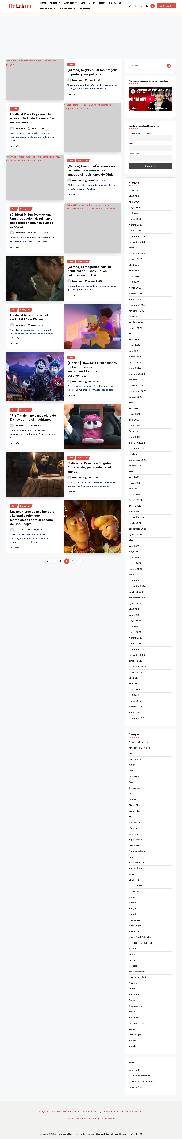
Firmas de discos (137, 851)
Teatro (132, 1011)
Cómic (132, 782)
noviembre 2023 (137, 379)
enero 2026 (135, 230)
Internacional (135, 868)
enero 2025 (135, 299)
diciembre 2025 (137, 236)
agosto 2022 (135, 465)
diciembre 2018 (136, 718)
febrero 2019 (135, 706)
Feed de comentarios (143, 1081)
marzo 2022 (135, 494)
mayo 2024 (135, 345)
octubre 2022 (136, 454)
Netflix (132, 954)
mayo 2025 (135, 276)
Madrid (132, 902)
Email (131, 143)
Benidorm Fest (136, 759)
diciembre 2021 (136, 511)
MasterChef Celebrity (140, 937)
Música (132, 948)
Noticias (133, 960)
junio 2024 (134, 339)
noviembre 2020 (137, 586)
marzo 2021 (135, 563)
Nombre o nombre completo (140, 133)
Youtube (133, 1040)
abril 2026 (134, 213)
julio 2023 (134, 402)
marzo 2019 (135, 701)
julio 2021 (133, 540)
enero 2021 (134, 574)
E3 (130, 816)
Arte (131, 753)
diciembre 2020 (137, 580)
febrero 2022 (135, 500)
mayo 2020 (135, 620)
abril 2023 (134, 419)
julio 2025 (134, 265)
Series (14, 109)
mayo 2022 (135, 483)
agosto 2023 (135, 397)
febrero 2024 (135, 362)
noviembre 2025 (137, 242)
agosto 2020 (135, 603)
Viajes (132, 1029)
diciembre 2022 (137, 442)
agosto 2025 (135, 259)
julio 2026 (134, 196)
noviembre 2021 (137, 517)
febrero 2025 (135, 293)
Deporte (133, 799)
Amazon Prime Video (139, 747)
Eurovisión (134, 834)
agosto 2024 (135, 328)
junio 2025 (134, 270)
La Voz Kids (134, 879)
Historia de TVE (136, 862)
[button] (166, 6)
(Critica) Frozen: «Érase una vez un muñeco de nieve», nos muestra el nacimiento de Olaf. (91, 170)
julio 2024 (134, 333)
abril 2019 (134, 695)
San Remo (134, 994)
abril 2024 (134, 351)
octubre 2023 (136, 385)
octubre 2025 (136, 247)
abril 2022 (134, 488)
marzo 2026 (135, 219)
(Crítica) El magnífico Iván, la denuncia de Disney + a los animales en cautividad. (89, 271)
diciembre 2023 (137, 374)
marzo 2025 (135, 287)
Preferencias (134, 154)
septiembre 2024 (137, 322)
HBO (131, 856)
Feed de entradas (141, 1075)
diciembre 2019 (136, 649)
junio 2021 (134, 546)
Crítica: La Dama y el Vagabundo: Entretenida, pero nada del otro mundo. (92, 467)
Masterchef (134, 931)
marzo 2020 (135, 632)
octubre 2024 (136, 316)
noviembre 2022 (137, 448)
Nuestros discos (137, 971)
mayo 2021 (134, 551)
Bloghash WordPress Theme (111, 1134)
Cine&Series (135, 776)
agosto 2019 (135, 672)
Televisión (134, 1017)
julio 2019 (133, 678)
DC (130, 793)
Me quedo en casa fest (140, 942)
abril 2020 (134, 626)
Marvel (132, 914)
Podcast (133, 988)
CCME (132, 765)
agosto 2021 (135, 534)
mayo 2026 (135, 207)
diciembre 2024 (137, 305)
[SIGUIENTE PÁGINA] (80, 561)
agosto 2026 (135, 190)
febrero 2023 (135, 431)
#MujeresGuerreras (138, 742)
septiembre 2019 (137, 666)
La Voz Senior (136, 885)
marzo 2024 (135, 356)
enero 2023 (135, 437)
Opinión (133, 983)
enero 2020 (135, 643)
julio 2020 (134, 609)
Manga (132, 908)
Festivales (134, 845)
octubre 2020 (136, 592)
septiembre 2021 (137, 528)
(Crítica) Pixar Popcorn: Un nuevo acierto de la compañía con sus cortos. (32, 118)
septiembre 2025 (137, 253)
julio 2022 (134, 471)
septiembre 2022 (137, 460)
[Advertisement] (91, 34)
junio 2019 (134, 683)
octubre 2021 (135, 523)
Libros (132, 897)
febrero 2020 (135, 637)
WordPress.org (139, 1087)
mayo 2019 (134, 689)
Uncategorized (136, 1023)
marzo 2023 (135, 425)
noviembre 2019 (137, 655)
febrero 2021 (135, 569)
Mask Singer (135, 925)
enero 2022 (135, 505)
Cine (71, 65)
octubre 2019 (135, 660)
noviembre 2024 (137, 310)
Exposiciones (135, 839)
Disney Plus (83, 161)
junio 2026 (134, 201)
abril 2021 (134, 557)
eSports (133, 828)
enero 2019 (134, 712)
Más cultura (134, 920)
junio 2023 (134, 408)
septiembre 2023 (137, 391)
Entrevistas (134, 822)
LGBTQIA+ (134, 891)
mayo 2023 (135, 414)
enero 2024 (135, 368)
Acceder (136, 1070)
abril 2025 (134, 282)
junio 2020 (134, 615)
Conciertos (134, 788)
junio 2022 (134, 477)
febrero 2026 (135, 224)
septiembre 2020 (137, 597)
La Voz (132, 874)
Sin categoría (136, 1006)
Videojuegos (135, 1034)
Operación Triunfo (138, 977)
